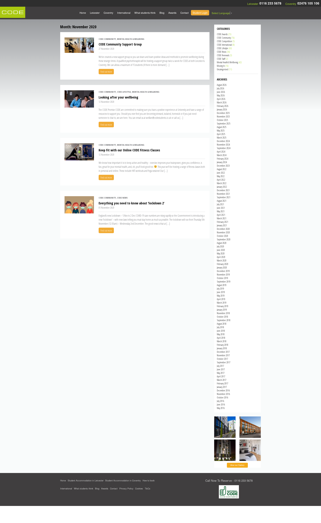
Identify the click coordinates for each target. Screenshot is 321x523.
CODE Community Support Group (120, 44)
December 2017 (223, 351)
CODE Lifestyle (222, 48)
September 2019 (223, 281)
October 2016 (222, 397)
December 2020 (223, 228)
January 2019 (222, 309)
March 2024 (221, 155)
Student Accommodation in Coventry (123, 480)
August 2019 (221, 285)
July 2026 (220, 88)
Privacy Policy (126, 488)
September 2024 (223, 148)
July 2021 (220, 204)
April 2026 (221, 99)
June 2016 (221, 404)
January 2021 (222, 225)
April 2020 (221, 257)
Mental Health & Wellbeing (227, 62)
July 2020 (220, 246)
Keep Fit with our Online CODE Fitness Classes (129, 150)
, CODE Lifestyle (123, 91)
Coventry (108, 12)
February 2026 (222, 106)
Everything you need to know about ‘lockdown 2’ (131, 203)
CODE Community (107, 38)
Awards (172, 12)
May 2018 (221, 334)
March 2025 (221, 137)
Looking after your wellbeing (118, 97)
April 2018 (221, 337)
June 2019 (221, 292)
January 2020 (222, 267)
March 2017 (221, 380)
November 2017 (223, 355)
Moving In (221, 65)
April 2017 (221, 376)
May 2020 (221, 253)
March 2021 (221, 218)
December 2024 (223, 141)
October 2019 (222, 278)
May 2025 (221, 130)
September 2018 (223, 320)
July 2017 (220, 365)
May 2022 (221, 176)
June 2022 (221, 172)
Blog (161, 12)
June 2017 (221, 369)
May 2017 (221, 372)
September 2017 (223, 362)
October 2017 (222, 358)
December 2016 (223, 390)
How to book (149, 480)
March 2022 (221, 183)
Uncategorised (222, 69)
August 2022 (221, 169)
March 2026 (221, 102)
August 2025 (221, 127)
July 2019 (220, 288)
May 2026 (221, 95)
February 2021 (222, 221)
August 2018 (221, 323)
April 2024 (221, 151)
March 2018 (221, 341)
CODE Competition (224, 41)
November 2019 (223, 274)
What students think (144, 12)
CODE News (221, 51)
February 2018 (222, 344)
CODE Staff (221, 58)
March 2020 (221, 260)
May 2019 (221, 295)
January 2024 (222, 162)
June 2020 (221, 250)
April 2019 (221, 299)
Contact (184, 12)
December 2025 (223, 113)
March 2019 (221, 302)
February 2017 (222, 383)
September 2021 (223, 197)
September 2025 (223, 123)
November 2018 (223, 313)
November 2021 (223, 193)
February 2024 (222, 158)
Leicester (95, 12)
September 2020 (223, 239)
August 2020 (221, 243)
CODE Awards (222, 34)
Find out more (106, 71)
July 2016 (220, 401)
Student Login (200, 12)
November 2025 (223, 116)
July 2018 (220, 327)
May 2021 (221, 211)
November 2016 (223, 394)
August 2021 (221, 200)
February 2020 (222, 264)
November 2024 (223, 144)
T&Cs (147, 488)
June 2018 (221, 330)
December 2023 (223, 165)
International (123, 12)
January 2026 (222, 109)
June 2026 (221, 91)
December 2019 (223, 271)
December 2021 (223, 190)
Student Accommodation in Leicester (85, 480)
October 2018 (222, 316)
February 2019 (222, 306)
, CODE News (122, 197)
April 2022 (221, 179)
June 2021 (221, 207)
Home (83, 12)
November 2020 (223, 232)
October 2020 (222, 235)
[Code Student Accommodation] (12, 12)
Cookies (139, 488)
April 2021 (221, 214)
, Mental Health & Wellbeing (130, 38)
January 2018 (222, 348)
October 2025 (222, 120)
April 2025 (221, 134)
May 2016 (221, 408)
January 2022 (222, 186)
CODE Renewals (223, 55)
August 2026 (221, 84)
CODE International (224, 44)
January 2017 (222, 387)
